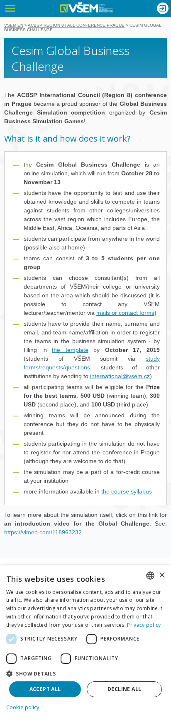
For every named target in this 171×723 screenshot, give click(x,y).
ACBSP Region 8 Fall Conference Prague (76, 25)
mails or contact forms (125, 312)
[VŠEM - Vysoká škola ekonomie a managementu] (86, 7)
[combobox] (150, 575)
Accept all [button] (45, 689)
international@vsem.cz (120, 376)
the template (70, 350)
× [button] (162, 575)
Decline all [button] (124, 689)
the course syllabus (126, 491)
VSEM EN (13, 25)
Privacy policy (144, 624)
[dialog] (85, 644)
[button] (85, 673)
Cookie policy (22, 707)
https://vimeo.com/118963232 (43, 532)
